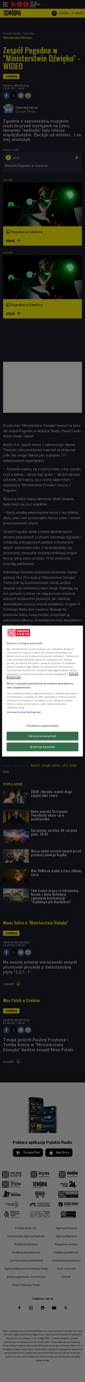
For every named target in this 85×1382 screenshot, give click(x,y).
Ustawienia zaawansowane (42, 725)
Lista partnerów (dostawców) (24, 712)
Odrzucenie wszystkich (42, 736)
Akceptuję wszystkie (42, 747)
